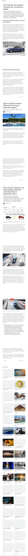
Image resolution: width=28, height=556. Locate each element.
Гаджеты (15, 101)
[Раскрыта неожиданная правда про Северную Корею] (19, 513)
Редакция (9, 555)
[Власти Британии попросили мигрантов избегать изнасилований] (19, 525)
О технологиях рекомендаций (22, 555)
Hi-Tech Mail (11, 101)
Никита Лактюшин (7, 111)
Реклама (6, 555)
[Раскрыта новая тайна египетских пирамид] (19, 409)
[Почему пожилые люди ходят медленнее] (19, 455)
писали (7, 354)
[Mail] (2, 1)
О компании (3, 555)
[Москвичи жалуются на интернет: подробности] (19, 548)
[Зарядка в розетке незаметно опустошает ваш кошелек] (8, 479)
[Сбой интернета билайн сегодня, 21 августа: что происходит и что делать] (19, 502)
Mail (1, 555)
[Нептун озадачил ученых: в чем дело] (8, 548)
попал (4, 130)
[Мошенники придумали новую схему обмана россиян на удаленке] (8, 502)
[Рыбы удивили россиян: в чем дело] (8, 455)
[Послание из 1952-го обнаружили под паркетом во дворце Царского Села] (8, 409)
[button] (14, 48)
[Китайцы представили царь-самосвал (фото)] (19, 432)
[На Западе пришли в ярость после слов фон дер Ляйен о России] (8, 467)
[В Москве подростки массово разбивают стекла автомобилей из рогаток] (19, 374)
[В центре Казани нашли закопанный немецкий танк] (8, 525)
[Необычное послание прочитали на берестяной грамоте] (8, 490)
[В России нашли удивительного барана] (19, 397)
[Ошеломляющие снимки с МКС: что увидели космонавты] (19, 444)
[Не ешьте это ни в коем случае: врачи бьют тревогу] (19, 386)
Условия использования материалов (14, 555)
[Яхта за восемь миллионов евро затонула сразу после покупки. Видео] (19, 420)
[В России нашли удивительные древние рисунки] (8, 513)
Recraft (22, 267)
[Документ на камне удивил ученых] (19, 467)
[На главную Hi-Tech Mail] (4, 1)
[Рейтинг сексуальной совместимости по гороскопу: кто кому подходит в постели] (8, 537)
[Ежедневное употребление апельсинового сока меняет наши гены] (8, 444)
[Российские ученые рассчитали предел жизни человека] (19, 479)
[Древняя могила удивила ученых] (8, 397)
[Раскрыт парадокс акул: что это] (19, 537)
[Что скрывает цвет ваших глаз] (8, 420)
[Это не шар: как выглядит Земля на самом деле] (8, 374)
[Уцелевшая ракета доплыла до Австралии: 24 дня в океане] (8, 432)
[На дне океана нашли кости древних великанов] (19, 490)
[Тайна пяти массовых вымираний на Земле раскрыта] (8, 386)
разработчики (7, 90)
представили (7, 225)
